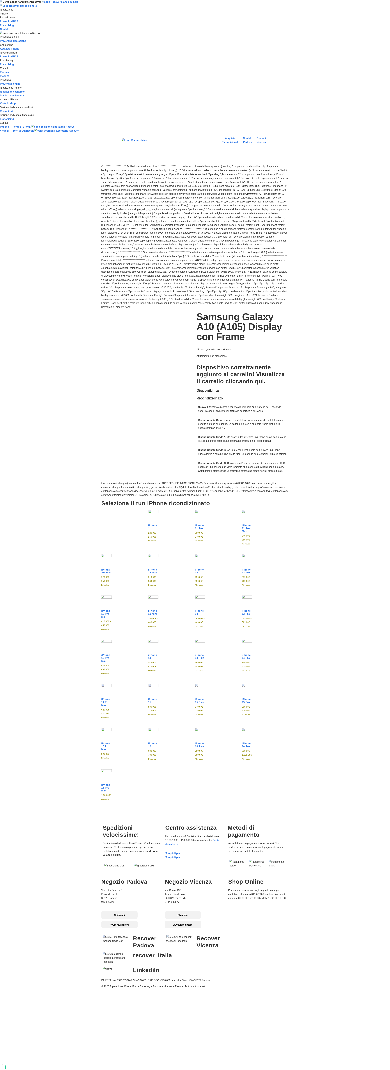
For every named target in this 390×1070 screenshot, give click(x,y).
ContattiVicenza (261, 140)
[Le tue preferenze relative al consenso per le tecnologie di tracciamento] (5, 1067)
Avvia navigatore (119, 924)
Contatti (4, 29)
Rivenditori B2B (9, 21)
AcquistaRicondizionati (230, 140)
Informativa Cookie (239, 913)
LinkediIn (146, 970)
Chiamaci (119, 915)
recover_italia (152, 955)
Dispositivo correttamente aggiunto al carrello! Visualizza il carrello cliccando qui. (241, 374)
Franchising (7, 25)
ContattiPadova (247, 140)
